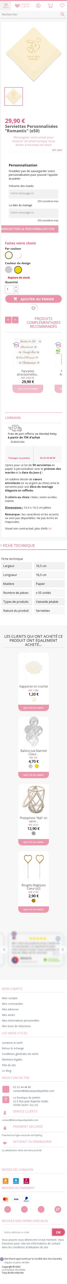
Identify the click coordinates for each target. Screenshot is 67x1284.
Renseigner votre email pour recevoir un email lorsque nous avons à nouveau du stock (33, 141)
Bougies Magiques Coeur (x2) (34, 887)
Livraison (13, 418)
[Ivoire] (33, 699)
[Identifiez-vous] (38, 6)
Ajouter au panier (33, 299)
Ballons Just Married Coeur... (33, 752)
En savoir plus (17, 441)
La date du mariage (20, 205)
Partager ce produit (19, 458)
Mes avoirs (8, 1015)
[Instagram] (24, 1209)
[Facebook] (7, 1209)
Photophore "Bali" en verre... (33, 819)
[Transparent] (33, 833)
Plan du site (9, 1065)
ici (50, 528)
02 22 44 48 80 (47, 458)
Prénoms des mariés (21, 186)
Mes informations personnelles (20, 1020)
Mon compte (9, 998)
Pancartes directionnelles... (28, 373)
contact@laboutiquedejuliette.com (33, 1091)
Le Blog (6, 1070)
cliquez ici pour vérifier (16, 1262)
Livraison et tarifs (12, 1042)
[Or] (37, 766)
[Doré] (33, 900)
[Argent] (30, 766)
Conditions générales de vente (20, 1054)
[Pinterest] (41, 1209)
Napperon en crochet (33, 686)
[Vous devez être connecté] (62, 6)
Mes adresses (10, 1009)
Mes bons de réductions (16, 1026)
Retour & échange (13, 1048)
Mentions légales (12, 1059)
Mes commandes (12, 1003)
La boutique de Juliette (13, 1269)
